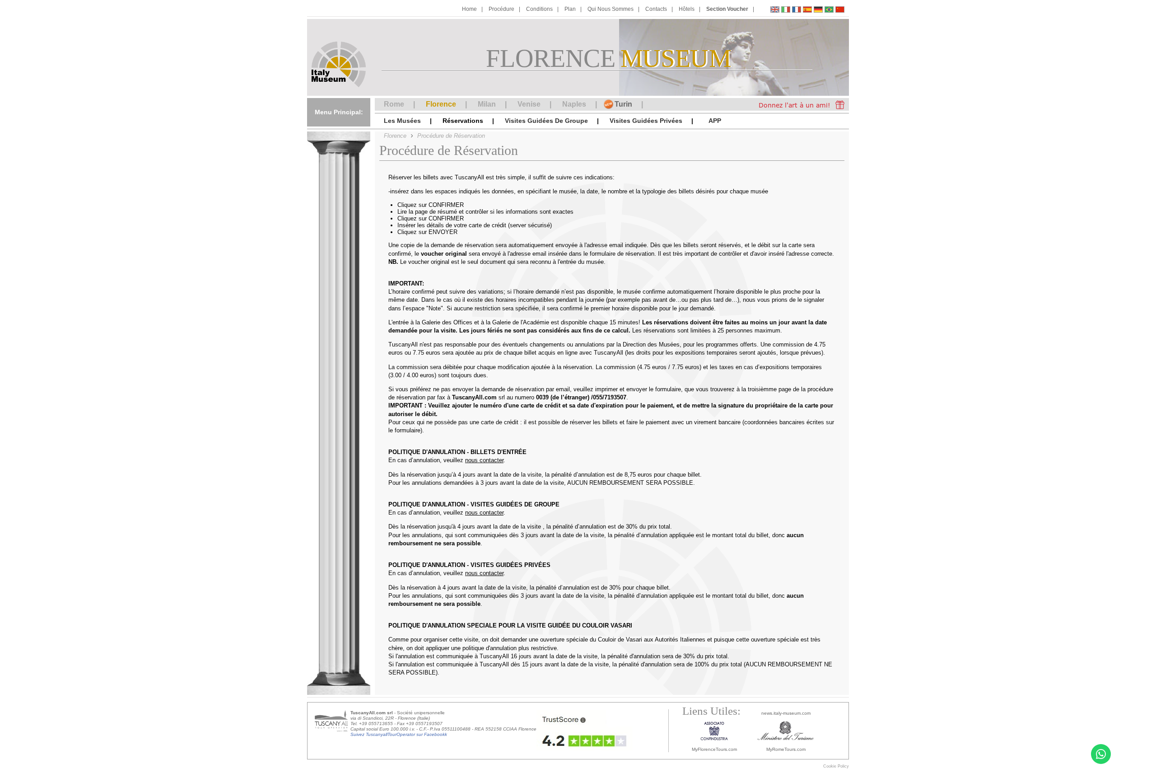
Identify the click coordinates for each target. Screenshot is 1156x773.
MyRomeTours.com (786, 749)
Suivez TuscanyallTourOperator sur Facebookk (398, 734)
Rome (394, 104)
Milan (487, 104)
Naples (574, 104)
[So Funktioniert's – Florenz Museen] (818, 10)
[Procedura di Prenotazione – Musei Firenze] (785, 10)
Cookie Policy (836, 766)
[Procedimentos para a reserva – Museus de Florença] (829, 10)
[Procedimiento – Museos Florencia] (807, 10)
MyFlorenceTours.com (714, 749)
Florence (441, 104)
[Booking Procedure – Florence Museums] (774, 10)
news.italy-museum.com (786, 713)
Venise (529, 104)
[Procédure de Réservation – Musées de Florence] (796, 10)
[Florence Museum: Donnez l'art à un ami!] (799, 104)
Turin (623, 104)
